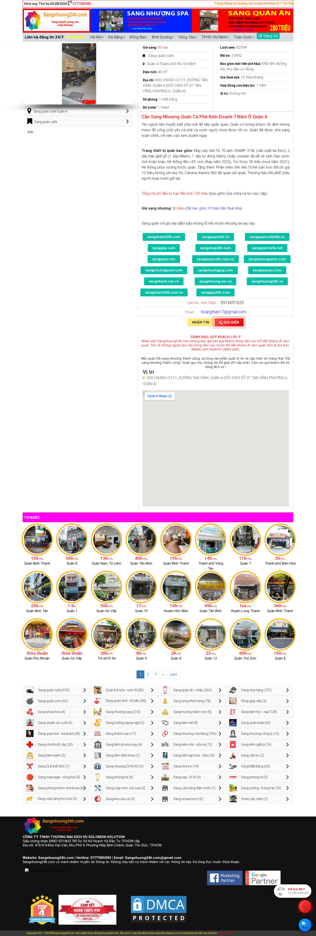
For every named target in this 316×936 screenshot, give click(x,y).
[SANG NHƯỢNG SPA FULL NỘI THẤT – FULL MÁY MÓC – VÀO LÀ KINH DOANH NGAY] (210, 587)
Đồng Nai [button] (137, 37)
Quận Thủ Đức (245, 658)
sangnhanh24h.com (163, 237)
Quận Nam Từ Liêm (106, 563)
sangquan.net (163, 259)
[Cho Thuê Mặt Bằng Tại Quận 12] (210, 634)
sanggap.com (163, 248)
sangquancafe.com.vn (215, 259)
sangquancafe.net (267, 248)
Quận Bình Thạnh (37, 563)
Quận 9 (141, 658)
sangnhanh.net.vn (164, 281)
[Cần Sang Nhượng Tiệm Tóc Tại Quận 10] (141, 587)
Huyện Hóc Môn (176, 611)
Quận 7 (245, 563)
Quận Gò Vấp (106, 611)
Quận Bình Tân (37, 611)
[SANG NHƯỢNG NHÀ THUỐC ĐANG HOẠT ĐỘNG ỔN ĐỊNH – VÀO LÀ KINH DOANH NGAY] (176, 587)
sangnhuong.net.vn (215, 281)
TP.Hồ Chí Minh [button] (214, 37)
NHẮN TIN (200, 322)
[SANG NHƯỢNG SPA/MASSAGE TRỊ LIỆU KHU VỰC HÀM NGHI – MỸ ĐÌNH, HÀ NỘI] (106, 539)
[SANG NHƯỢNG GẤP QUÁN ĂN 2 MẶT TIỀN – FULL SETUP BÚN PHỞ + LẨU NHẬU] (245, 587)
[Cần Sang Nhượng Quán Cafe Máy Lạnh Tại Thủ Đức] (245, 634)
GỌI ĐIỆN (231, 322)
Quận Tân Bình (141, 563)
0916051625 (232, 302)
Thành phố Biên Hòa (280, 563)
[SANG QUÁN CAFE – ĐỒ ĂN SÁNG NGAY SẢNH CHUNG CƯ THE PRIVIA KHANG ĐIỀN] (37, 587)
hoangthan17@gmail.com (223, 311)
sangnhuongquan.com (164, 270)
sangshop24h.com (215, 248)
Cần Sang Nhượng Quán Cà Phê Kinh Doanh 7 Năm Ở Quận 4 (204, 116)
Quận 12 (210, 658)
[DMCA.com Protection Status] (159, 906)
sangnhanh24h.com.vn (164, 292)
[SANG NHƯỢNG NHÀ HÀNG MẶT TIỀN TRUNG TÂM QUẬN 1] (71, 587)
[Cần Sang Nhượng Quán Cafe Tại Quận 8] (280, 634)
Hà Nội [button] (96, 37)
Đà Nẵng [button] (115, 37)
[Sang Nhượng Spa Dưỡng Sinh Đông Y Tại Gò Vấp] (106, 587)
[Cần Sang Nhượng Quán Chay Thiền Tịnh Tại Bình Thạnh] (280, 587)
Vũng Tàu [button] (186, 37)
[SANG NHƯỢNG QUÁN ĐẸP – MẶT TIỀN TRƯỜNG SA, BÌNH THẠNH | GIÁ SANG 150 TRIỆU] (37, 539)
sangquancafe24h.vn (267, 237)
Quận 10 (141, 611)
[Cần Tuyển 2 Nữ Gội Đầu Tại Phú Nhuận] (37, 634)
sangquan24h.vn (215, 237)
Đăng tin (270, 36)
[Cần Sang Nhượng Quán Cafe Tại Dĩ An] (106, 634)
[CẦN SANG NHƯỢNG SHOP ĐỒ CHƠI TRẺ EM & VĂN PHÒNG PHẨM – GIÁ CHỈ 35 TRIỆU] (280, 539)
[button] (128, 74)
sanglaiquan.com (267, 270)
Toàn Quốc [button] (242, 37)
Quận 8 (72, 563)
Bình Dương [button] (162, 37)
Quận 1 (72, 611)
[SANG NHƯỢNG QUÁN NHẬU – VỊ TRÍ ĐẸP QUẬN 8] (176, 634)
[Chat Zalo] (305, 925)
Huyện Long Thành (245, 611)
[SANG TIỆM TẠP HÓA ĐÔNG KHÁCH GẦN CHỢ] (141, 539)
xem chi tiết (225, 933)
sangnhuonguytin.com (267, 259)
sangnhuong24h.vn (267, 281)
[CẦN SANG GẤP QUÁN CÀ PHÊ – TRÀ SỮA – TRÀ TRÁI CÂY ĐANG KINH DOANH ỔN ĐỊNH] (176, 539)
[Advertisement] (79, 166)
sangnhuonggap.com (215, 270)
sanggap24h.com (215, 292)
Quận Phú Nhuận (37, 658)
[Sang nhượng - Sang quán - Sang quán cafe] (56, 20)
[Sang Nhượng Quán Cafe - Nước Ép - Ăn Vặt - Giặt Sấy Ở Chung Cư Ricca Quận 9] (141, 634)
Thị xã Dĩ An (106, 658)
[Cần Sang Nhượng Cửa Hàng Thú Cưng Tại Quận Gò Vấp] (71, 634)
